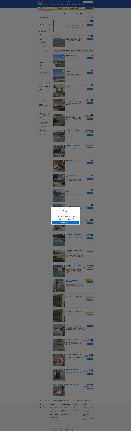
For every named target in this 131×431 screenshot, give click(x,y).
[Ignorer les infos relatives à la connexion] (79, 208)
